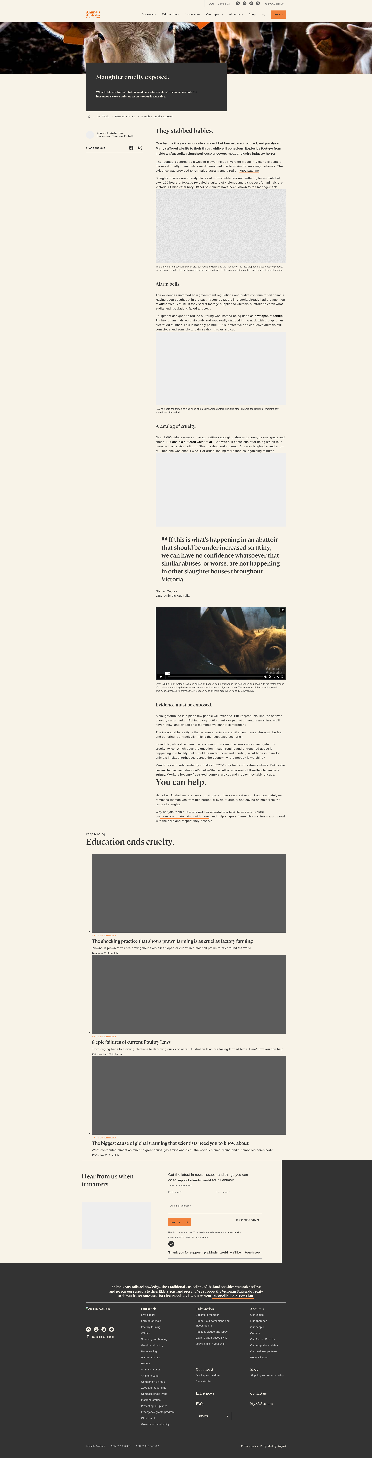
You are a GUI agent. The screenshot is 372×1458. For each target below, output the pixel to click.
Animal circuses (151, 1369)
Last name (229, 1192)
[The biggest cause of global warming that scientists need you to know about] (189, 1095)
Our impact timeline (208, 1375)
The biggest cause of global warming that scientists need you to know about (170, 1143)
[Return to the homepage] (93, 14)
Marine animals (150, 1357)
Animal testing (150, 1375)
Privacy (195, 1237)
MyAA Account (261, 1403)
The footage (165, 161)
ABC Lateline (249, 170)
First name (181, 1192)
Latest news (193, 14)
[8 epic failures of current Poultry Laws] (189, 994)
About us (235, 14)
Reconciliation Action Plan (232, 1295)
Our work (148, 14)
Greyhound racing (152, 1345)
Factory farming (150, 1327)
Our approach (258, 1321)
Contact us (224, 4)
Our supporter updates (264, 1345)
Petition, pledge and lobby (212, 1331)
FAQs (211, 4)
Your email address (186, 1206)
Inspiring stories (151, 1400)
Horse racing (149, 1351)
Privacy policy (249, 1446)
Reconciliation (259, 1357)
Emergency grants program (158, 1412)
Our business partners (264, 1351)
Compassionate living (154, 1393)
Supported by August (273, 1446)
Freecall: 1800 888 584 (102, 1336)
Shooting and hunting (154, 1339)
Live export (148, 1314)
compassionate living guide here (185, 816)
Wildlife (145, 1333)
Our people (257, 1327)
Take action (170, 14)
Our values (257, 1314)
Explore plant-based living (212, 1337)
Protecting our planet (154, 1406)
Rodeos (146, 1363)
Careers (255, 1333)
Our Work (103, 116)
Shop (252, 14)
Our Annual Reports (262, 1339)
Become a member (207, 1314)
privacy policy (234, 1232)
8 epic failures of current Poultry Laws (131, 1042)
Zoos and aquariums (153, 1387)
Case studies (204, 1381)
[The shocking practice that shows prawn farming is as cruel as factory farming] (189, 893)
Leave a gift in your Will (210, 1343)
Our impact (213, 14)
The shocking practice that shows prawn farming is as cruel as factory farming (172, 941)
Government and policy (155, 1424)
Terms (205, 1237)
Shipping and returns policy (267, 1375)
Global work (148, 1418)
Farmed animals (125, 116)
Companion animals (153, 1381)
